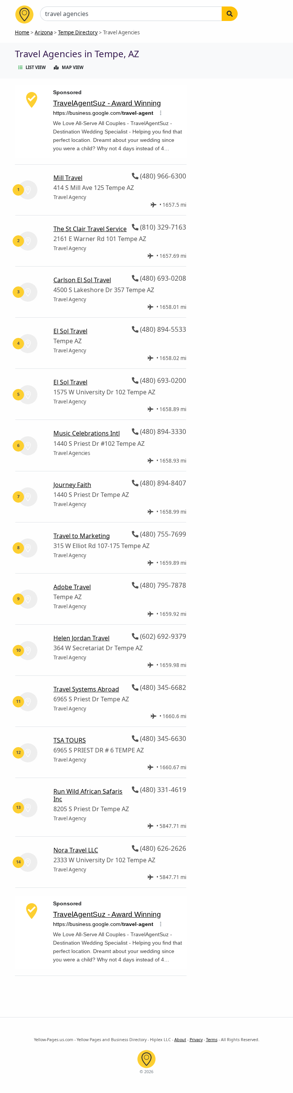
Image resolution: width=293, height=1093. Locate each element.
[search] (230, 13)
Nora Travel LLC (75, 850)
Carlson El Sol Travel (82, 280)
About (180, 1039)
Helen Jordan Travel (81, 638)
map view (73, 67)
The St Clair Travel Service (90, 229)
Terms (211, 1039)
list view (36, 67)
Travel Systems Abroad (86, 689)
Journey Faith (72, 485)
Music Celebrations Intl (86, 433)
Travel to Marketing (81, 536)
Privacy (196, 1039)
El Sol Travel (70, 331)
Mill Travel (67, 178)
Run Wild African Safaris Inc (87, 795)
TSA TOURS (69, 740)
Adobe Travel (72, 587)
